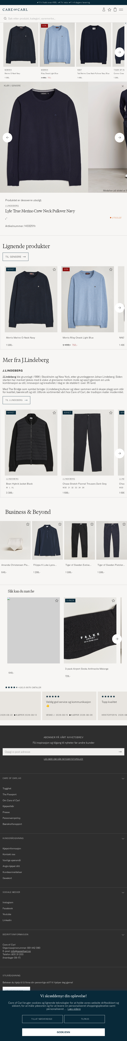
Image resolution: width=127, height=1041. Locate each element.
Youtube (7, 914)
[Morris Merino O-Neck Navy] (31, 334)
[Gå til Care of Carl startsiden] (15, 9)
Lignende (26, 246)
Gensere (16, 86)
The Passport (10, 794)
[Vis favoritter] (109, 9)
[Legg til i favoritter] (53, 270)
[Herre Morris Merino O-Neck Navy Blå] (20, 45)
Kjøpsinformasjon (12, 848)
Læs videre (74, 1008)
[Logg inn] (104, 10)
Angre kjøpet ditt (11, 866)
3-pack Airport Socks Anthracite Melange (86, 668)
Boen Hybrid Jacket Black (19, 483)
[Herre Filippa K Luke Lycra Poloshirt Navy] (47, 540)
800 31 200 (17, 954)
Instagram (8, 902)
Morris (8, 70)
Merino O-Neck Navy (12, 73)
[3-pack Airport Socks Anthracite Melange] (90, 665)
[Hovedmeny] (121, 9)
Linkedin (7, 920)
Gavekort (7, 878)
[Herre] (33, 630)
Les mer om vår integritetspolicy (63, 759)
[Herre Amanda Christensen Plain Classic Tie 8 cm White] (15, 540)
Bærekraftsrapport (12, 824)
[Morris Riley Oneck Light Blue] (87, 334)
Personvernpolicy (11, 818)
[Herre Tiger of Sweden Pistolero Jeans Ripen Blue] (111, 540)
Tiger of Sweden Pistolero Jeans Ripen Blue (111, 565)
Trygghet (7, 788)
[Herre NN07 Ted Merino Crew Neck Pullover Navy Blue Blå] (93, 45)
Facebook (8, 908)
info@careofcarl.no (21, 951)
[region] (63, 706)
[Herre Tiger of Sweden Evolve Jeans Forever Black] (79, 540)
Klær (6, 86)
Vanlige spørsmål (12, 860)
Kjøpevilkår (8, 806)
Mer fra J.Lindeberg (26, 359)
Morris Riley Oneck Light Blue (78, 337)
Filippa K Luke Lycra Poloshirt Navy (44, 565)
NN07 (79, 70)
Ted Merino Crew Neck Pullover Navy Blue (93, 73)
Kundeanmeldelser (12, 872)
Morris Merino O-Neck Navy (20, 337)
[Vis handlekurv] (115, 9)
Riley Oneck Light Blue (49, 73)
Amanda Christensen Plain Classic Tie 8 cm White (15, 565)
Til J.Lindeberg (14, 400)
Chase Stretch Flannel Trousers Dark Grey (84, 483)
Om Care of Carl (11, 800)
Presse (6, 812)
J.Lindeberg (12, 206)
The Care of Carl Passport (63, 2)
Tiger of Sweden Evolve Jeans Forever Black (77, 565)
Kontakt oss (9, 854)
